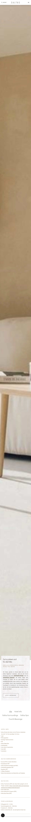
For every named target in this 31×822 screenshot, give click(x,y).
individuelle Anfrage (18, 675)
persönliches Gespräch (8, 677)
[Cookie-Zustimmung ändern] (3, 815)
